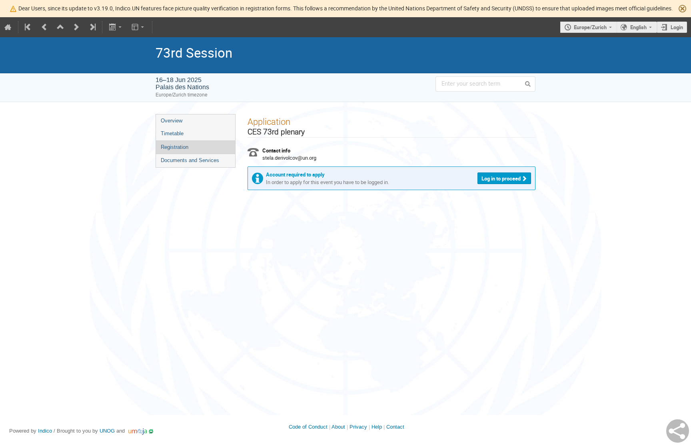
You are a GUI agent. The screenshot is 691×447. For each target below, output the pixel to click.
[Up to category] (60, 27)
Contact (395, 426)
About (338, 426)
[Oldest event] (28, 27)
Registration (174, 147)
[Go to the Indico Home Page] (8, 27)
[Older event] (44, 27)
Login (677, 27)
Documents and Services (190, 160)
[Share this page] (677, 431)
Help (376, 426)
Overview (171, 121)
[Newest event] (92, 27)
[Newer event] (76, 27)
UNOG (107, 430)
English (638, 27)
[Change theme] (138, 27)
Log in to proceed (501, 178)
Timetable (172, 133)
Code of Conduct (308, 426)
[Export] (115, 27)
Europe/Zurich (590, 27)
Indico (45, 430)
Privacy (358, 426)
